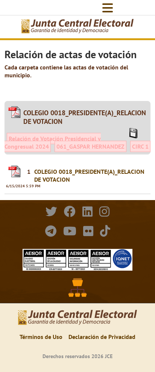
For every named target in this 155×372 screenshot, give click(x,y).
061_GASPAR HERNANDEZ (90, 146)
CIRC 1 (140, 146)
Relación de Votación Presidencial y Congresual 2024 (53, 142)
